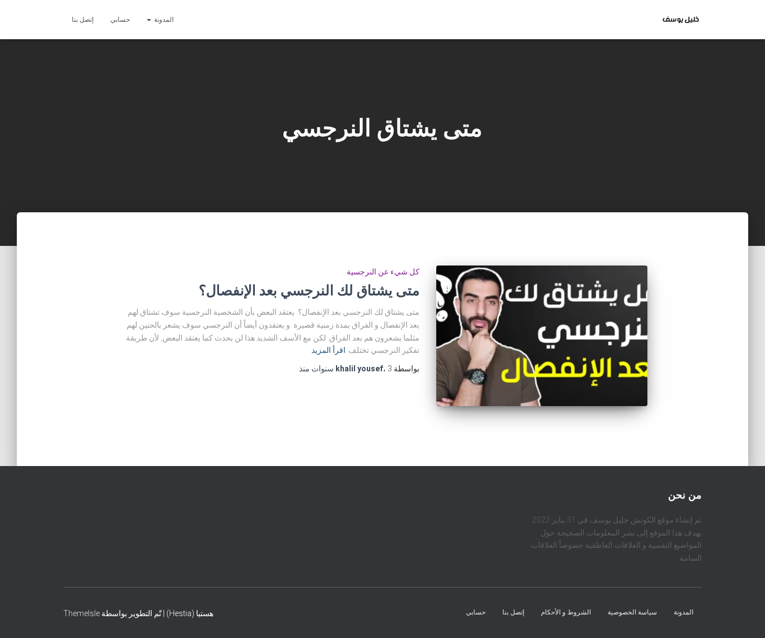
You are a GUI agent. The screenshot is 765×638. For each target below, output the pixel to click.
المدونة (163, 20)
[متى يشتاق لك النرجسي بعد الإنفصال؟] (541, 336)
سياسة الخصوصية (632, 612)
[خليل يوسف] (680, 20)
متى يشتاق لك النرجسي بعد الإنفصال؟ (309, 290)
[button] (149, 20)
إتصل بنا (83, 20)
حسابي (120, 20)
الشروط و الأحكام (566, 612)
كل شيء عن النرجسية (383, 271)
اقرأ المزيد (328, 350)
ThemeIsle (81, 612)
